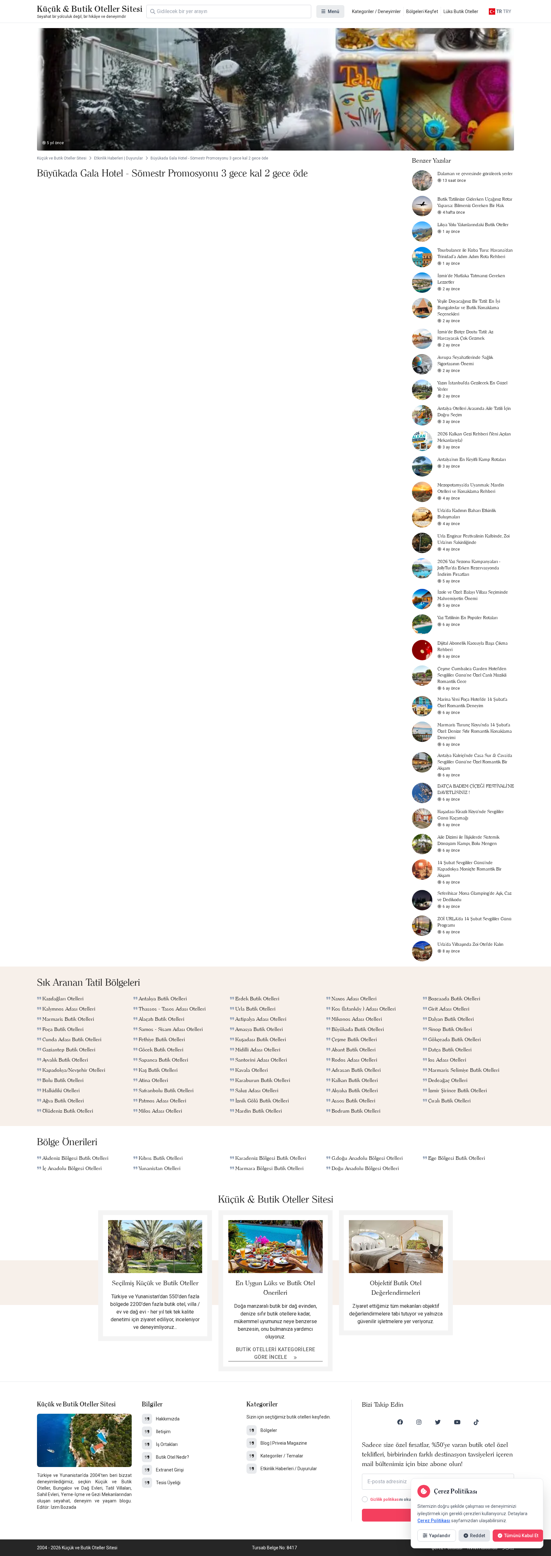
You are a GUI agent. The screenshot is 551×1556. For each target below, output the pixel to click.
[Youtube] (457, 1422)
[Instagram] (419, 1422)
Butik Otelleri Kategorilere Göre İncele (275, 1353)
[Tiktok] (476, 1422)
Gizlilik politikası (385, 1499)
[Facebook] (400, 1422)
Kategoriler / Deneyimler (376, 11)
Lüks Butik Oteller (461, 11)
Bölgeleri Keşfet (422, 11)
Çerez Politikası (433, 1520)
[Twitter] (438, 1422)
